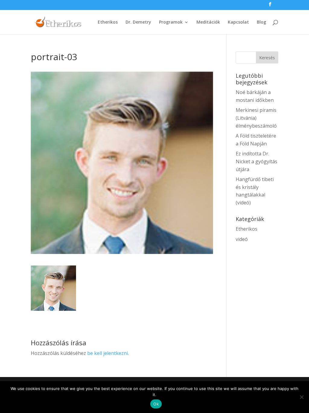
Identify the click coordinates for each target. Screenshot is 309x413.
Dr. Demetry (138, 22)
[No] (301, 397)
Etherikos (108, 22)
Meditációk (208, 22)
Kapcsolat (238, 22)
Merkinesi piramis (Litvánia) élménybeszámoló (256, 118)
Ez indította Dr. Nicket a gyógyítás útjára (256, 161)
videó (242, 239)
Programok (171, 22)
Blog (261, 22)
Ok (156, 404)
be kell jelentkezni (107, 353)
